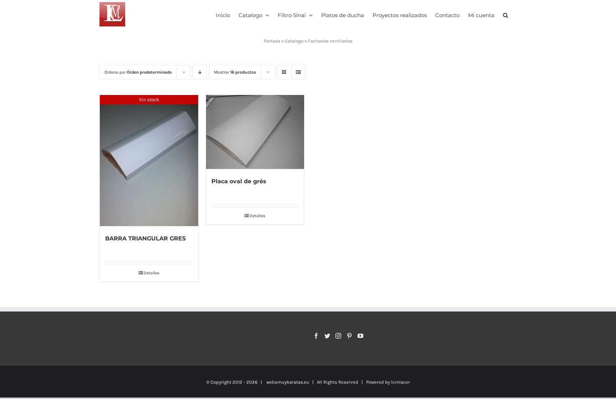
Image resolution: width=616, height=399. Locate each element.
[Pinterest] (349, 336)
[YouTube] (360, 336)
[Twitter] (327, 336)
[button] (505, 14)
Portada (272, 41)
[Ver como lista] (298, 72)
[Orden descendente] (200, 72)
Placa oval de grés (238, 181)
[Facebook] (316, 336)
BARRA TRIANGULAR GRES (145, 238)
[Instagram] (338, 336)
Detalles (151, 272)
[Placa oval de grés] (255, 132)
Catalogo (294, 41)
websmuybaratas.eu (287, 382)
